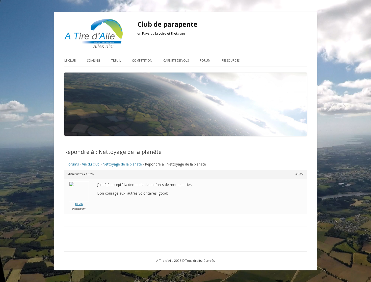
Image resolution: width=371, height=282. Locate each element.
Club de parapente (167, 24)
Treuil (116, 60)
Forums (72, 164)
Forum (205, 60)
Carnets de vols (176, 60)
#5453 (300, 174)
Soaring (93, 60)
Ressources (231, 60)
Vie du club (90, 164)
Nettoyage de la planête (122, 164)
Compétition (142, 60)
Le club (70, 60)
